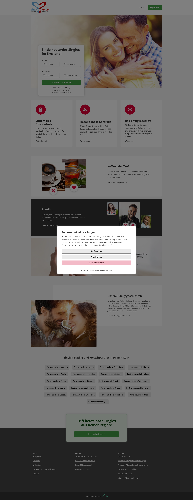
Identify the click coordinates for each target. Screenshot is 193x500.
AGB (91, 271)
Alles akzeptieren (96, 263)
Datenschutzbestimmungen (103, 271)
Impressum (84, 271)
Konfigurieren (105, 245)
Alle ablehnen (96, 257)
